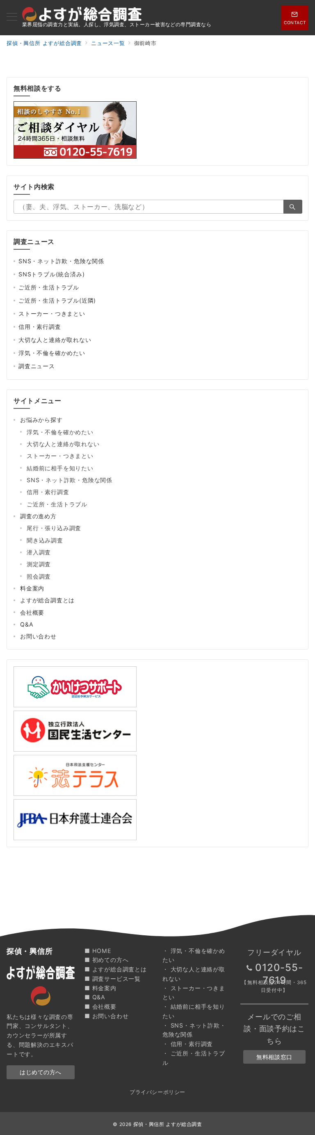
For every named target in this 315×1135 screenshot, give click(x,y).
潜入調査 (39, 552)
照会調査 (39, 576)
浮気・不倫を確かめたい (51, 352)
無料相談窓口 (274, 1056)
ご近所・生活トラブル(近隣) (57, 300)
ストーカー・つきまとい (51, 313)
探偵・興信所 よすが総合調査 (167, 1124)
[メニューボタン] (12, 17)
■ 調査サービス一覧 (112, 978)
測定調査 (39, 564)
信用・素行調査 (39, 326)
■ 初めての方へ (106, 959)
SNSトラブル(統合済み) (51, 274)
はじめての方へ (41, 1072)
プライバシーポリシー (157, 1092)
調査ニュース (36, 365)
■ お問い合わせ (106, 1015)
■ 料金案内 (100, 988)
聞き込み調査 (45, 540)
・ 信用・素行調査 (187, 1043)
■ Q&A (94, 997)
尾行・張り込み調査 (54, 527)
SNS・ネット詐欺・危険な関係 (61, 261)
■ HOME (98, 950)
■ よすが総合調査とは (115, 969)
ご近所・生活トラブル (48, 287)
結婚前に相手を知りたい (60, 468)
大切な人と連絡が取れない (54, 339)
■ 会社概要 (100, 1006)
